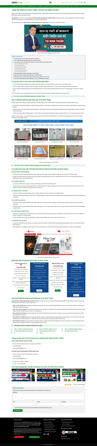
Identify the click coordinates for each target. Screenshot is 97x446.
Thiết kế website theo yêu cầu (67, 422)
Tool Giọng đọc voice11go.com (50, 431)
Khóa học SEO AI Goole (48, 424)
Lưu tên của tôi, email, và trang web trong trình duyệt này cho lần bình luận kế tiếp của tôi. (33, 407)
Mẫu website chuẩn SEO (32, 6)
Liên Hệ (67, 6)
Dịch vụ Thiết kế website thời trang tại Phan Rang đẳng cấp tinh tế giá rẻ (23, 331)
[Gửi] (50, 2)
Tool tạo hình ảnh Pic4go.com (50, 429)
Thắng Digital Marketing (65, 438)
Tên (14, 401)
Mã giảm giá (46, 6)
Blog (56, 6)
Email (38, 401)
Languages (76, 6)
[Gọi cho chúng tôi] (82, 2)
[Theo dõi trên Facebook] (79, 2)
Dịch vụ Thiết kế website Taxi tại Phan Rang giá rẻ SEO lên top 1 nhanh (48, 331)
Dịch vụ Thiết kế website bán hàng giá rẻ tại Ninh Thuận (35, 165)
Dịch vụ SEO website (66, 424)
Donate (71, 6)
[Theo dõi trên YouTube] (84, 2)
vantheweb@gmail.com (21, 348)
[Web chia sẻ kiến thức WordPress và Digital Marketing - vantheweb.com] (17, 2)
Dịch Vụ (51, 6)
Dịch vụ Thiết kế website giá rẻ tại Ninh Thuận (32, 96)
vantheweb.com (51, 444)
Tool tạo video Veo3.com (49, 427)
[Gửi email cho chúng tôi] (81, 2)
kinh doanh (28, 15)
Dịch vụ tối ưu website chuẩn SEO (68, 425)
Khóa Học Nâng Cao (22, 6)
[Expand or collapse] (84, 56)
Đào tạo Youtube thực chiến (49, 425)
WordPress (40, 6)
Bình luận (15, 392)
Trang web (63, 401)
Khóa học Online (14, 6)
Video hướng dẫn (62, 6)
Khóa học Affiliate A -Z (48, 422)
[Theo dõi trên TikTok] (46, 434)
